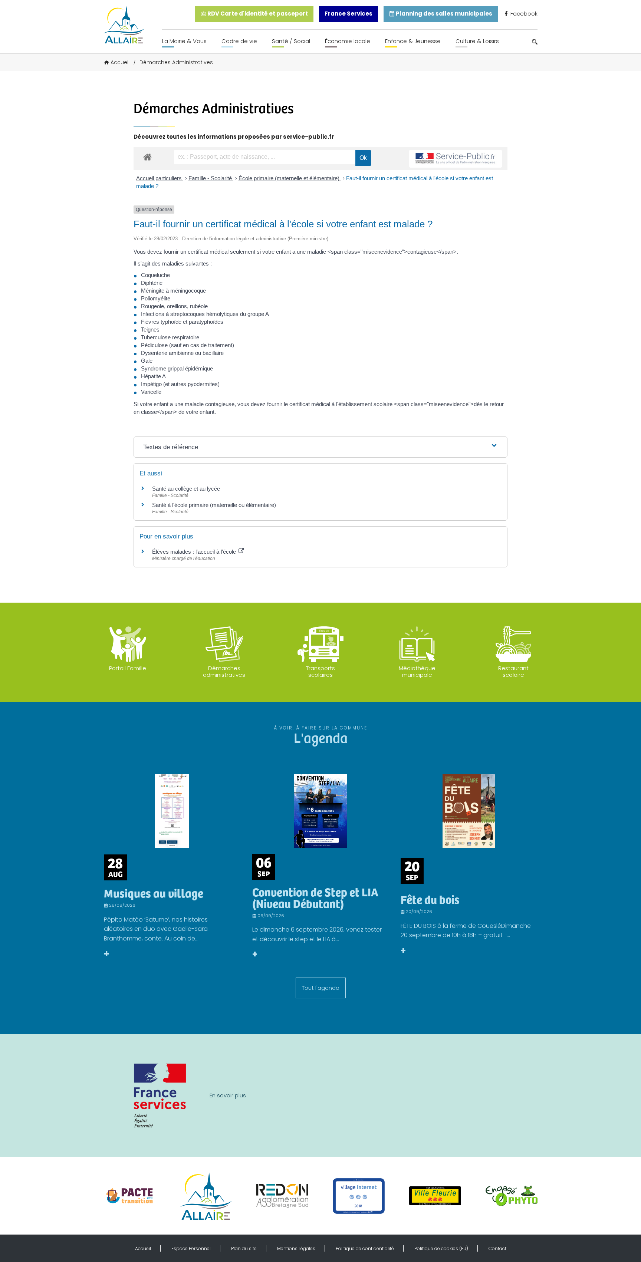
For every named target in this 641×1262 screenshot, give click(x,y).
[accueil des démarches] (147, 157)
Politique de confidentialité (365, 1248)
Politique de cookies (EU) (441, 1248)
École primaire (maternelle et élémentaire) (290, 178)
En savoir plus (228, 1095)
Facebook (523, 13)
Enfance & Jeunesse (413, 41)
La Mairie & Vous (184, 41)
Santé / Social (291, 41)
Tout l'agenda (320, 988)
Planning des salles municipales (443, 13)
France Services (348, 13)
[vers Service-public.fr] (455, 159)
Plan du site (244, 1248)
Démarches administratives (224, 671)
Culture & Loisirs (477, 41)
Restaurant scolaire (513, 671)
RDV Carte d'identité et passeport (257, 13)
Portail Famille (127, 668)
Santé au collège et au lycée (186, 488)
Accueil (120, 62)
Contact (497, 1248)
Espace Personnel (191, 1248)
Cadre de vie (239, 41)
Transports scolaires (320, 671)
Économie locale (347, 41)
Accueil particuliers (159, 178)
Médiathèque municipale (417, 671)
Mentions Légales (296, 1248)
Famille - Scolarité (210, 178)
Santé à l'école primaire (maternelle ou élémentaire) (214, 505)
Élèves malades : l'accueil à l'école (194, 551)
